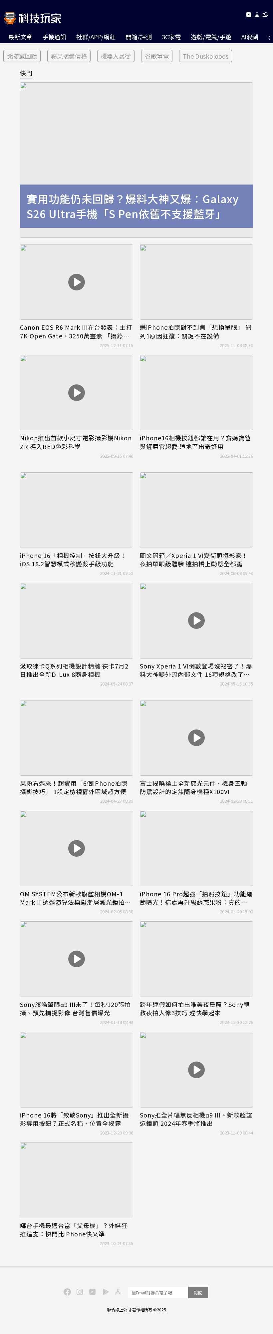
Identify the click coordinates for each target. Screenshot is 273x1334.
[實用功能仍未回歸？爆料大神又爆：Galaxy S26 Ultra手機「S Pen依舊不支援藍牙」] (136, 160)
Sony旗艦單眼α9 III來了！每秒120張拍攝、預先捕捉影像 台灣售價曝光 (75, 1008)
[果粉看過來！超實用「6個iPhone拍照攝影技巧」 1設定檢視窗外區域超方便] (76, 738)
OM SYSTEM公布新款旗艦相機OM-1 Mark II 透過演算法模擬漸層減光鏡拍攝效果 (75, 898)
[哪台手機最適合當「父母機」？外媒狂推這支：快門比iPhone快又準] (76, 1180)
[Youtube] (248, 16)
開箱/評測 (139, 36)
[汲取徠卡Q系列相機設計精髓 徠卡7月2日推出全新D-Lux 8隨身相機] (76, 621)
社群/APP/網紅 (96, 36)
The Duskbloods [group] (205, 56)
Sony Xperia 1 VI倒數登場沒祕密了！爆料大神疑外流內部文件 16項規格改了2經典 (196, 670)
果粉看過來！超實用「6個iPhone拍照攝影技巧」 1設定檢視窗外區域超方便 (74, 787)
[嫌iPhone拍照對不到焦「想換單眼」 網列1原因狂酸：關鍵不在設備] (196, 282)
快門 (26, 73)
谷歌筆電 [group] (157, 56)
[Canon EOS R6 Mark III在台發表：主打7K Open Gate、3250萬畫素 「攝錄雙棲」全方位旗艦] (76, 282)
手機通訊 (54, 36)
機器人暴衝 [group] (116, 56)
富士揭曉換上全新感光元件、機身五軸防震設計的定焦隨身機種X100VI (193, 787)
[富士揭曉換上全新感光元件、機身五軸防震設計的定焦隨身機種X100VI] (196, 738)
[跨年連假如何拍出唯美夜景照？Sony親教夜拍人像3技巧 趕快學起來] (196, 959)
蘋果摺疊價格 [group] (69, 56)
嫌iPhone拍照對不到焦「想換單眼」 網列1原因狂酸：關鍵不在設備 (196, 331)
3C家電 (171, 36)
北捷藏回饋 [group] (22, 56)
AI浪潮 (249, 36)
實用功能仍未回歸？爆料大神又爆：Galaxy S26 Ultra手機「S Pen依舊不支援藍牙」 (133, 206)
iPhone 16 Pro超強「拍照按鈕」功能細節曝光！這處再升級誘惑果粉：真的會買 (196, 898)
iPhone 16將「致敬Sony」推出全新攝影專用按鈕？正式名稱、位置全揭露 (74, 1119)
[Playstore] (104, 1291)
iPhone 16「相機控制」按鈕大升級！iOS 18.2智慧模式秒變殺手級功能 (73, 559)
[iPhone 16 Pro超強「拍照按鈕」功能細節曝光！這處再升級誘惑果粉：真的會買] (196, 848)
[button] (257, 16)
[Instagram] (79, 1291)
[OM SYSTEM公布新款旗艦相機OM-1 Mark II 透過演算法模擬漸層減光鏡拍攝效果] (76, 848)
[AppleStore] (117, 1291)
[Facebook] (66, 1291)
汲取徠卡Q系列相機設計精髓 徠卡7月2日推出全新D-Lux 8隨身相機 (74, 670)
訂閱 (198, 1292)
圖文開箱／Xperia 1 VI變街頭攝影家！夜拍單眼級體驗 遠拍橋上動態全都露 (194, 559)
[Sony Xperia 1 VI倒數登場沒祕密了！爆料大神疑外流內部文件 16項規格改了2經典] (196, 621)
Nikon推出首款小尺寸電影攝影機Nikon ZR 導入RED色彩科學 (76, 442)
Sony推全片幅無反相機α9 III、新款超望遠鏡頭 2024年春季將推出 (196, 1119)
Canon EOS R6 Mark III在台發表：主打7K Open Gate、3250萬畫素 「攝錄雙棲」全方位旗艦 (76, 331)
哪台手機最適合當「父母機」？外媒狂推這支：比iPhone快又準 (74, 1229)
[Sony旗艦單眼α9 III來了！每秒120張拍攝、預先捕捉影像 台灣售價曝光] (76, 959)
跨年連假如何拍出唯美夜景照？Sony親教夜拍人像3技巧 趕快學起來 (195, 1008)
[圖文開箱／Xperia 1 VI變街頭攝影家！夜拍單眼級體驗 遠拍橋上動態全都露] (196, 510)
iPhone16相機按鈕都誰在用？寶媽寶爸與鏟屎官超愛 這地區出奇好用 (195, 442)
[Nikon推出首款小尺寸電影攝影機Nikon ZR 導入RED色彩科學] (76, 393)
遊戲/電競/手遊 (211, 36)
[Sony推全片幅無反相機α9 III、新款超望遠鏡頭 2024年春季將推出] (196, 1070)
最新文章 (20, 36)
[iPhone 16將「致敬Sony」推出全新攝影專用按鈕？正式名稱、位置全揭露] (76, 1070)
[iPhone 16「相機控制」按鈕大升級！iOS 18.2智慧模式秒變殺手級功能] (76, 510)
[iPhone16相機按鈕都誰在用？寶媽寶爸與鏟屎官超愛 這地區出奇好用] (196, 393)
